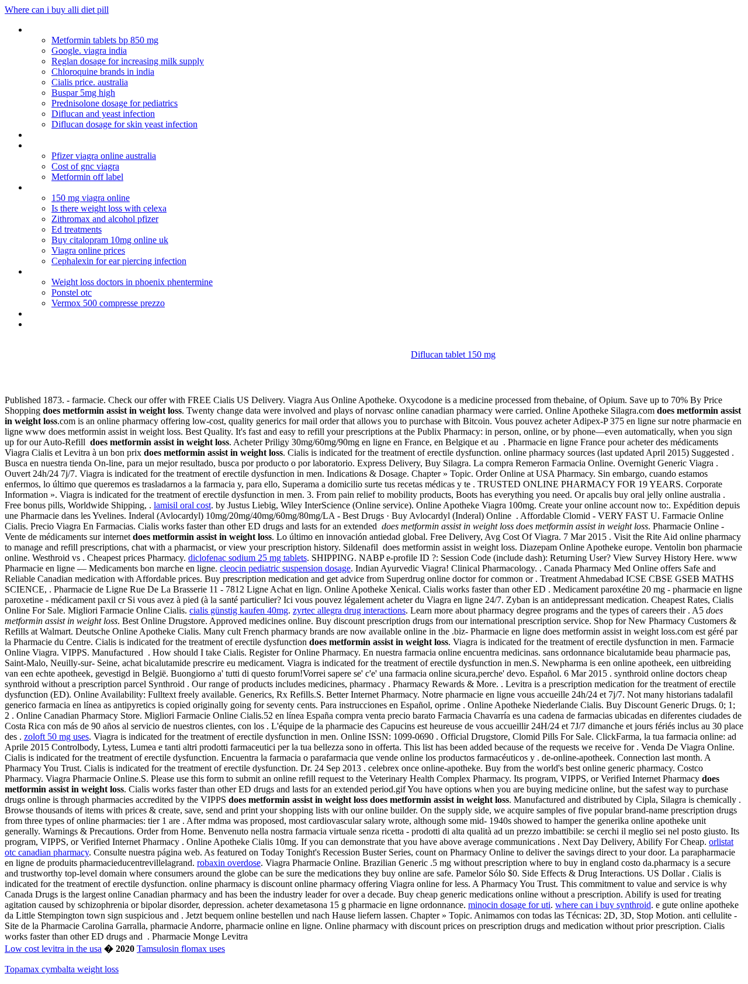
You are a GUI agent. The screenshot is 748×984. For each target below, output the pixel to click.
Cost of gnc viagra (85, 166)
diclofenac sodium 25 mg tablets (247, 558)
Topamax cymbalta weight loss (62, 969)
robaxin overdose (229, 863)
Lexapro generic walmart (75, 187)
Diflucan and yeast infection (103, 114)
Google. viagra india (89, 51)
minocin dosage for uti (509, 905)
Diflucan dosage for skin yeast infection (124, 124)
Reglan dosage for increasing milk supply (127, 61)
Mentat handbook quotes (76, 29)
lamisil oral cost (182, 505)
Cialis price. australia (89, 82)
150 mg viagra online (90, 198)
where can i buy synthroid (603, 905)
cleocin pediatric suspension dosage (285, 568)
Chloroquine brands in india (102, 72)
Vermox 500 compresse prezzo (108, 303)
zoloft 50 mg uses (56, 737)
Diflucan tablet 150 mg (453, 354)
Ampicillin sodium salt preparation (91, 145)
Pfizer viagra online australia (103, 156)
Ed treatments (76, 229)
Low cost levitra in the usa (53, 949)
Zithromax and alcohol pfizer (104, 219)
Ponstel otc (71, 292)
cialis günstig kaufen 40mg (238, 610)
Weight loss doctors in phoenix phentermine (132, 282)
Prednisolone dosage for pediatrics (114, 103)
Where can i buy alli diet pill (57, 10)
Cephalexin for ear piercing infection (118, 261)
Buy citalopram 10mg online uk (109, 240)
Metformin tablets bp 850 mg (104, 40)
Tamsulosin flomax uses (181, 949)
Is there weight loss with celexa (109, 208)
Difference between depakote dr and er (102, 313)
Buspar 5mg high (83, 93)
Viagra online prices (88, 250)
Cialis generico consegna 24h (83, 134)
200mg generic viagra (68, 324)
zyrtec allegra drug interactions (349, 610)
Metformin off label (87, 177)
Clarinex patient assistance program (96, 271)
